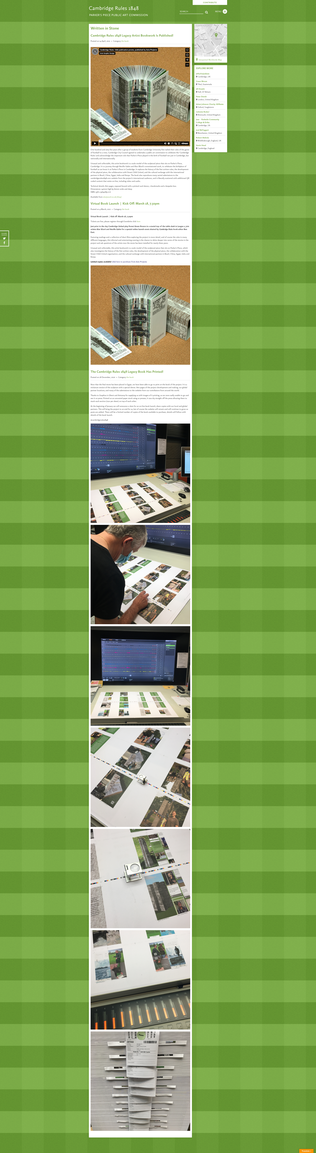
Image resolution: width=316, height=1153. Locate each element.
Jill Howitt (200, 89)
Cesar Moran (201, 81)
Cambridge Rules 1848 (114, 8)
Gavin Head (201, 145)
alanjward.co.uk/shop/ (112, 197)
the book (125, 41)
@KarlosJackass (202, 74)
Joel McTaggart (202, 130)
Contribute (210, 3)
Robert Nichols (202, 138)
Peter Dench (201, 97)
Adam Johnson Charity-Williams (210, 104)
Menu (218, 11)
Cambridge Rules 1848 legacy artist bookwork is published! (132, 35)
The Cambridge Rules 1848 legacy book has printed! (127, 371)
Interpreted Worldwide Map (210, 60)
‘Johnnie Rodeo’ (202, 112)
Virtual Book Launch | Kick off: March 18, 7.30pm (125, 203)
